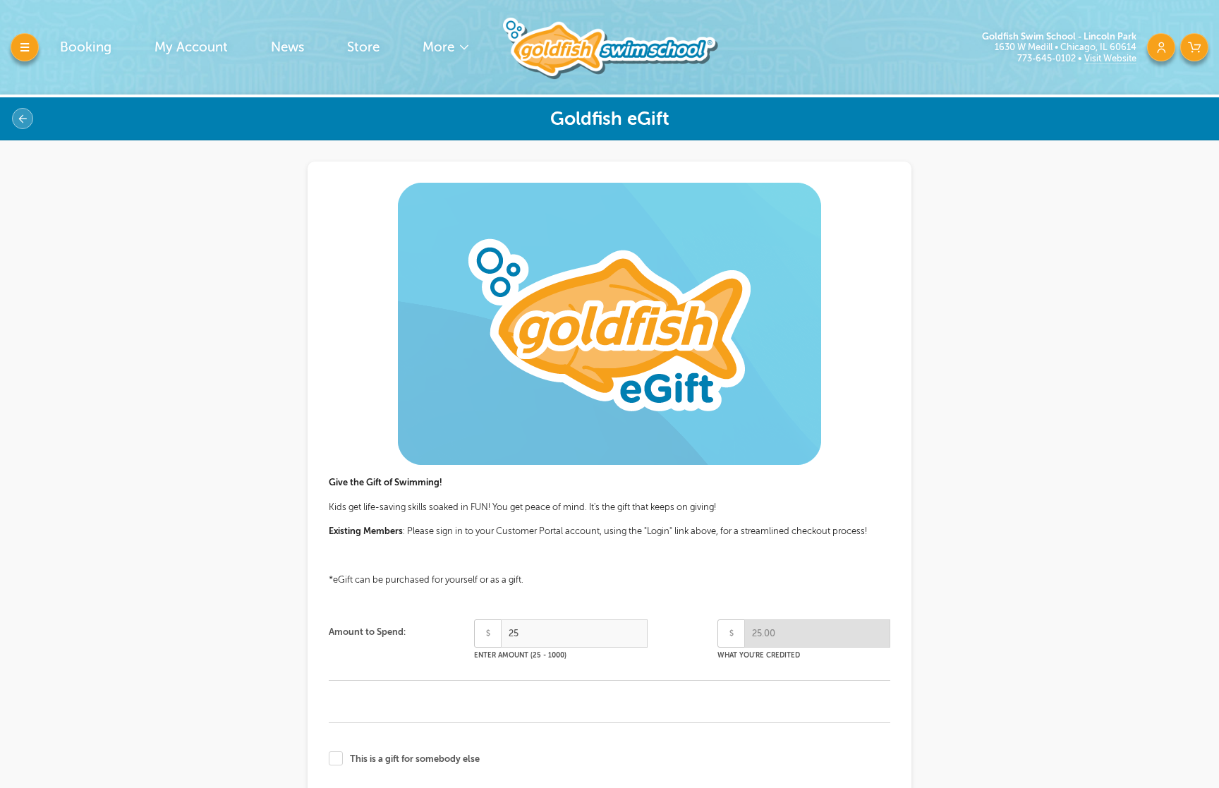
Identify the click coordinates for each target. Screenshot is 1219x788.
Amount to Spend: (367, 631)
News (287, 47)
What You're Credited (758, 655)
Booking (85, 47)
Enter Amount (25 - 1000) (520, 655)
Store (363, 47)
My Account (191, 47)
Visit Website (1110, 58)
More (440, 47)
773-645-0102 (1047, 58)
